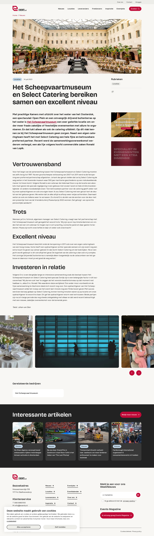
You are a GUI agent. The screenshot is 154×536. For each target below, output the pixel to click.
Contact (129, 2)
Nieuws (61, 9)
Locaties (71, 9)
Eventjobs (121, 9)
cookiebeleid (11, 521)
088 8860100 (20, 503)
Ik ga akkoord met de (120, 501)
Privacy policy (136, 531)
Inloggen (138, 2)
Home (15, 15)
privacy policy (129, 501)
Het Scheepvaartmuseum (42, 121)
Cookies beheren (125, 531)
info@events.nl (21, 505)
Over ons (120, 2)
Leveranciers (83, 9)
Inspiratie (109, 9)
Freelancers (97, 9)
